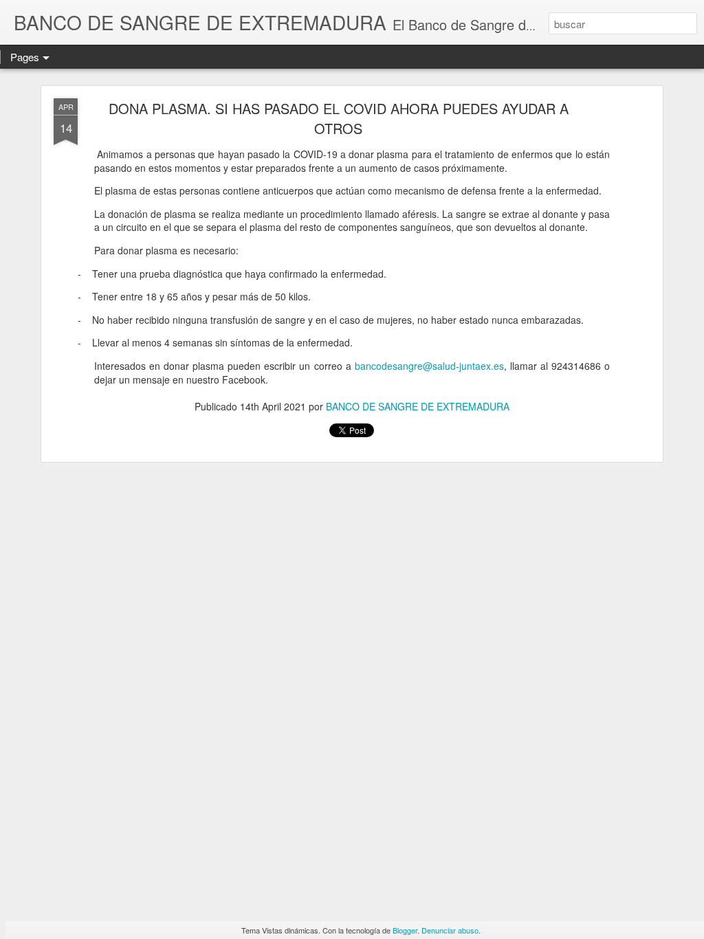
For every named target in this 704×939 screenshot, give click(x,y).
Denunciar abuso (449, 930)
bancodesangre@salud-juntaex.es (429, 366)
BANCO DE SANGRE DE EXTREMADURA (417, 406)
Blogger (405, 930)
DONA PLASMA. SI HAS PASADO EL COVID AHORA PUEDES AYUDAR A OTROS (339, 118)
